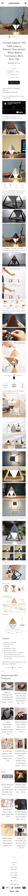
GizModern (16, 884)
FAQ (14, 864)
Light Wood (14, 77)
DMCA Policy (14, 869)
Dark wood (14, 74)
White (17, 71)
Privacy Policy (14, 872)
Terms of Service (14, 875)
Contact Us (14, 862)
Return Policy (14, 867)
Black (11, 71)
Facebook (14, 881)
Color (14, 68)
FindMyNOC (14, 877)
